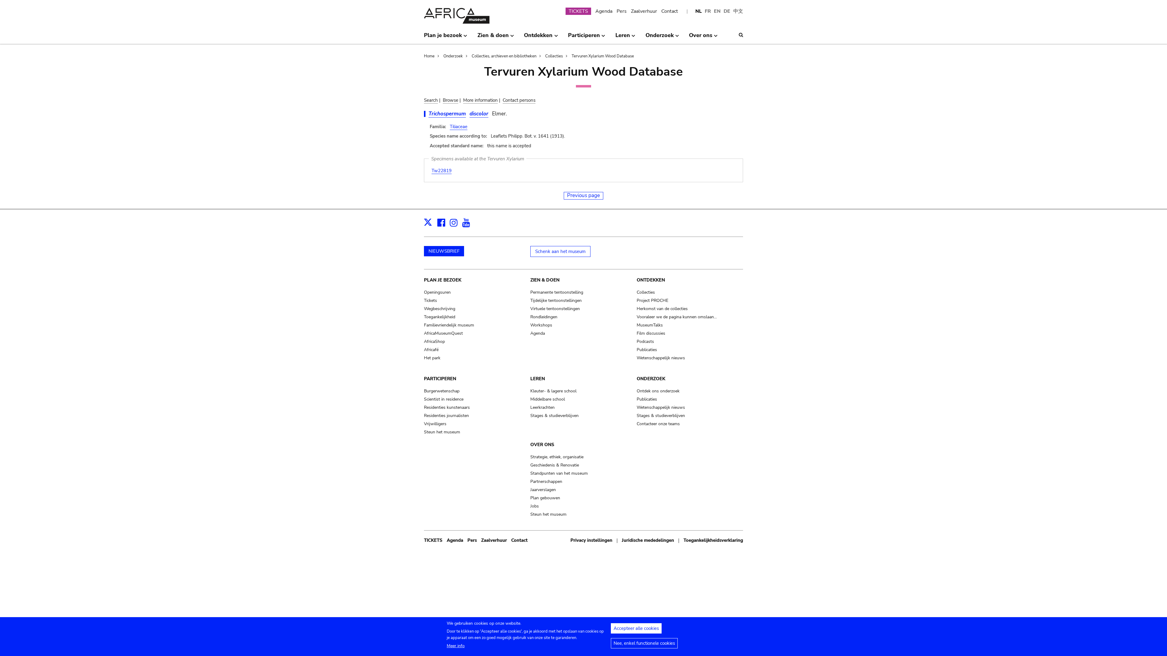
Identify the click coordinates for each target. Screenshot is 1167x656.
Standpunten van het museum (559, 473)
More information (480, 100)
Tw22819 (442, 171)
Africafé (431, 350)
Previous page (583, 195)
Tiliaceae (458, 127)
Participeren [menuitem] (584, 38)
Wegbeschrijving (439, 309)
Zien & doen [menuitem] (493, 38)
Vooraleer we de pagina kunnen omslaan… (677, 317)
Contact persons (519, 100)
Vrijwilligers (435, 424)
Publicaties (647, 350)
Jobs (534, 506)
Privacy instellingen (591, 540)
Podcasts (645, 341)
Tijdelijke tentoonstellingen (556, 300)
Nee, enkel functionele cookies (644, 643)
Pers (622, 11)
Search (431, 100)
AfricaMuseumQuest (443, 333)
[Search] (741, 35)
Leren (537, 379)
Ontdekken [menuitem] (538, 38)
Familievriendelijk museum (449, 325)
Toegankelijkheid (439, 317)
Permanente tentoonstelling (556, 292)
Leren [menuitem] (622, 38)
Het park (432, 358)
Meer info (456, 646)
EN (717, 11)
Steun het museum (442, 432)
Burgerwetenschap (442, 391)
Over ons (542, 445)
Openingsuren (437, 292)
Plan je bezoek (442, 280)
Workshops (541, 325)
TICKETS (578, 11)
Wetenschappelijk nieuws (661, 358)
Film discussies (651, 333)
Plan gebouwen (545, 498)
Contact (669, 11)
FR (708, 11)
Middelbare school (547, 399)
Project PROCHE (652, 300)
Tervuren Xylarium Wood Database (603, 56)
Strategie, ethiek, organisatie (557, 457)
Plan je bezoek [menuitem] (443, 38)
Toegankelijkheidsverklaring (713, 540)
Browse (450, 100)
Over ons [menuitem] (700, 38)
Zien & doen (544, 280)
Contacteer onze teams (658, 424)
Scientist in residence (443, 399)
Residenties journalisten (446, 416)
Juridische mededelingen (648, 540)
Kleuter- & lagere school (553, 391)
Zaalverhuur (644, 11)
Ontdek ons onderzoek (658, 391)
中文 (738, 11)
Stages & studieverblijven (554, 416)
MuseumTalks (650, 325)
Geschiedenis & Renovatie (554, 465)
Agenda (603, 11)
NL (698, 11)
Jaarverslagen (543, 490)
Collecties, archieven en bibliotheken (504, 56)
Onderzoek (453, 56)
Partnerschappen (546, 481)
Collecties (554, 56)
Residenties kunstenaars (447, 407)
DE (727, 11)
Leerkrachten (542, 407)
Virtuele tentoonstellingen (555, 309)
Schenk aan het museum (560, 251)
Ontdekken (651, 280)
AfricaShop (434, 341)
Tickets (430, 300)
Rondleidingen (543, 317)
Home (429, 56)
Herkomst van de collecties (662, 309)
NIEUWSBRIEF (444, 251)
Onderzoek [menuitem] (659, 38)
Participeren (440, 379)
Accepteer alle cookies (636, 628)
